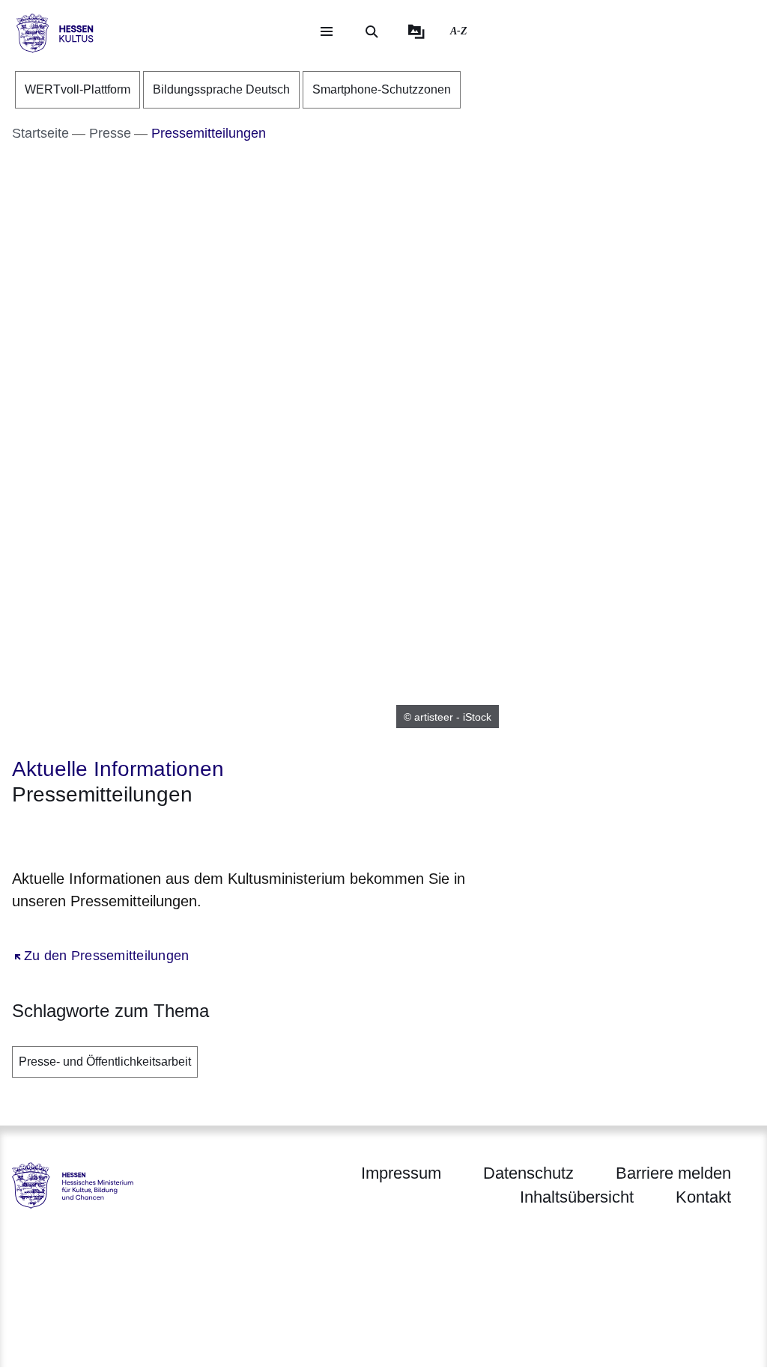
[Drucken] (140, 834)
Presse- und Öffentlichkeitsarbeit (105, 1061)
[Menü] (327, 31)
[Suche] (371, 31)
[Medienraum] (416, 31)
